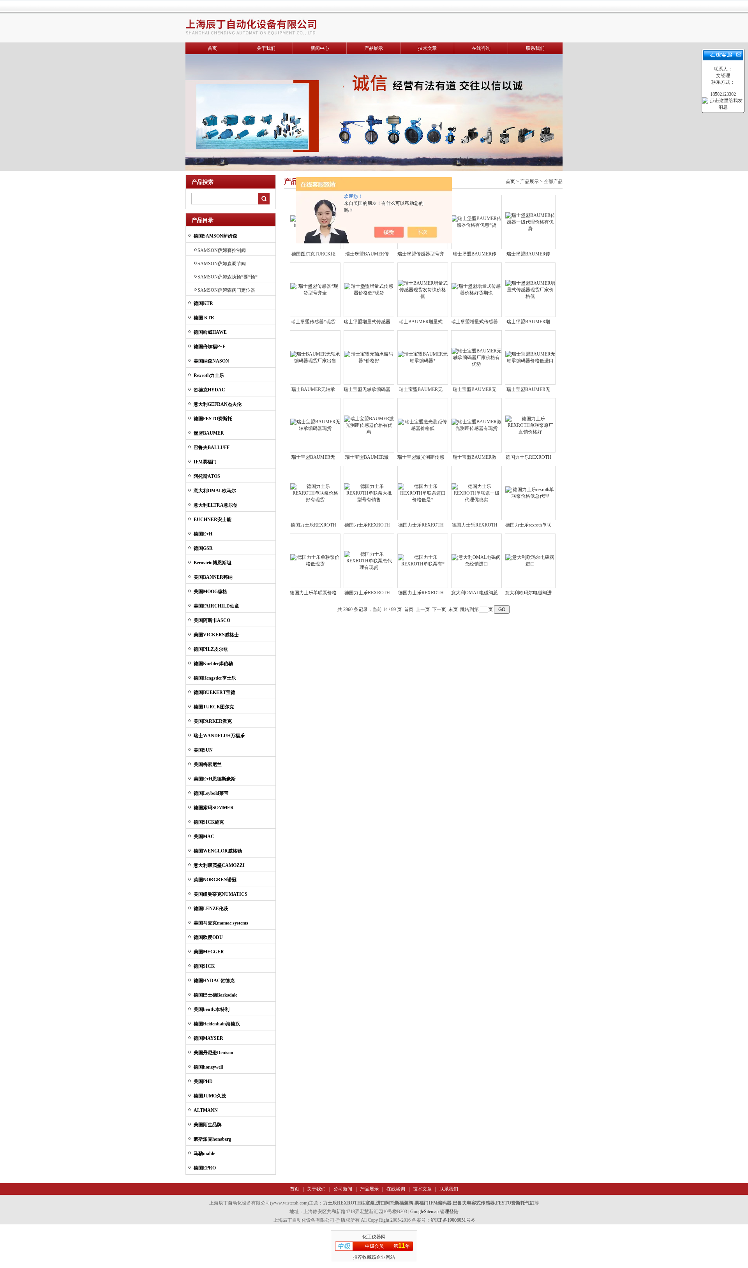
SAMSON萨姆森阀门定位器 (226, 290)
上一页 (423, 609)
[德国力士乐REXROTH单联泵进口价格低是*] (423, 492)
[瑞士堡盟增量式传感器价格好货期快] (476, 289)
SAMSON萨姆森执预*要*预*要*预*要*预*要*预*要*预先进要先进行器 (228, 278)
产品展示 (373, 48)
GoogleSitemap (424, 1211)
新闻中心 (319, 48)
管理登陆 (449, 1211)
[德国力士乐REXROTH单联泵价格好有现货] (315, 492)
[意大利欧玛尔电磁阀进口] (530, 560)
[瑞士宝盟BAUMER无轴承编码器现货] (315, 425)
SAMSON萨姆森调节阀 (222, 263)
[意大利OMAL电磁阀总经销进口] (476, 560)
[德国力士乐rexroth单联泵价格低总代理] (530, 492)
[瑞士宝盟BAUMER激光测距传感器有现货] (476, 425)
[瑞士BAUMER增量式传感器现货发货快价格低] (423, 289)
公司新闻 (342, 1189)
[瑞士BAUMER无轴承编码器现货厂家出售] (315, 357)
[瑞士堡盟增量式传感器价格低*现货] (369, 289)
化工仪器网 (374, 1237)
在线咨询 (481, 48)
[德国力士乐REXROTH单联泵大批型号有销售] (369, 492)
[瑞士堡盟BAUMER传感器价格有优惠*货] (476, 221)
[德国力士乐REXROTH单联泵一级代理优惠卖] (476, 492)
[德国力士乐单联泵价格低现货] (315, 560)
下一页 (439, 609)
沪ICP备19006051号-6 (452, 1220)
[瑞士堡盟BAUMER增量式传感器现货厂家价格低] (530, 289)
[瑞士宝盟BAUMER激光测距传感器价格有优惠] (369, 425)
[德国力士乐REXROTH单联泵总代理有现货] (369, 560)
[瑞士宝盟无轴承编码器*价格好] (369, 357)
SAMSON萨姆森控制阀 (222, 250)
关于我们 (266, 48)
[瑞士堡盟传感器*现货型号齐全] (315, 289)
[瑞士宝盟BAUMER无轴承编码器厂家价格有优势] (476, 357)
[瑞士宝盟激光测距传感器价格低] (423, 425)
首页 (212, 48)
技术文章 (427, 48)
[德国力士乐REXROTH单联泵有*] (423, 560)
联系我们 (535, 48)
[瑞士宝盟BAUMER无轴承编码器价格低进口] (530, 357)
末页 (453, 609)
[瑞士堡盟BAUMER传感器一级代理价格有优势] (530, 221)
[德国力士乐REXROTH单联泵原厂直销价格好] (530, 425)
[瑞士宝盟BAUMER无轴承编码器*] (423, 357)
